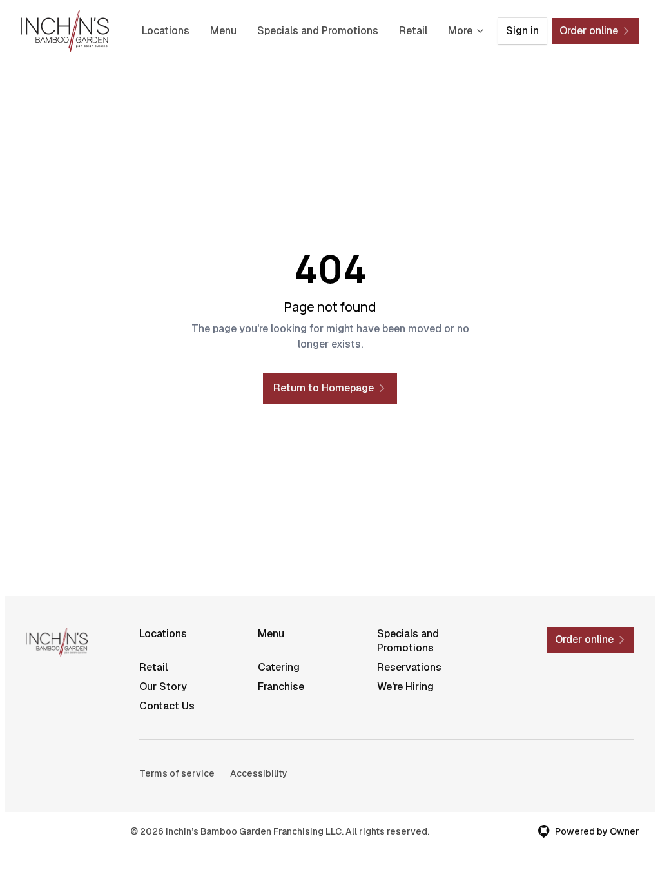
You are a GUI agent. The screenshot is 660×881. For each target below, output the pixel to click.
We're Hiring (405, 686)
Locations (165, 30)
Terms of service (177, 773)
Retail (413, 30)
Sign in (522, 30)
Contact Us (167, 706)
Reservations (409, 667)
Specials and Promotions (317, 30)
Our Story (163, 686)
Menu (223, 30)
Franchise (281, 686)
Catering (279, 667)
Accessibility (258, 773)
